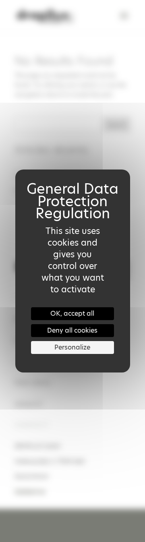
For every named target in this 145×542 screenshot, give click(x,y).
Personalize (72, 347)
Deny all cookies (72, 330)
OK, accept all (72, 313)
